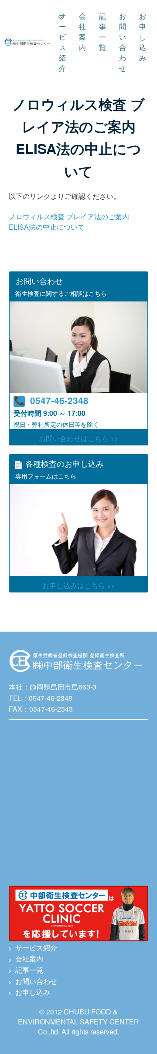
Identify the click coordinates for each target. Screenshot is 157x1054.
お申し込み (142, 37)
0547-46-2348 (59, 400)
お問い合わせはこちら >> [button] (78, 438)
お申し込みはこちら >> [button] (78, 585)
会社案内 (82, 31)
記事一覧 (102, 31)
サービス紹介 (62, 42)
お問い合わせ (122, 42)
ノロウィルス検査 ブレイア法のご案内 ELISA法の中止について (69, 221)
